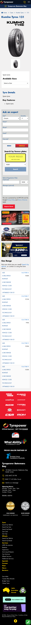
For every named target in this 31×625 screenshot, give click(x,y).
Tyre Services (6, 554)
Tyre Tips (4, 534)
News (4, 568)
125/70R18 (25, 320)
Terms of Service (22, 200)
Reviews (5, 570)
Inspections (5, 550)
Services (5, 543)
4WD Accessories (7, 545)
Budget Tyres (6, 581)
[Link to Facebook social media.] (15, 621)
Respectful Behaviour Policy (8, 616)
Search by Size (6, 527)
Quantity (23, 116)
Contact (5, 563)
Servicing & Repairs (8, 552)
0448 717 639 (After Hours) (13, 479)
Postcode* (6, 139)
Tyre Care (5, 531)
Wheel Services (6, 556)
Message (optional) (8, 185)
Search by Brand (7, 529)
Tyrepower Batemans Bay (16, 6)
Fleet (4, 566)
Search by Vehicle (7, 525)
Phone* (5, 127)
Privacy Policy (11, 200)
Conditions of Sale (22, 615)
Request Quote (8, 206)
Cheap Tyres (5, 583)
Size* (4, 116)
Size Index (5, 576)
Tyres (4, 522)
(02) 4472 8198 (11, 476)
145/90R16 (25, 273)
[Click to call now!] (24, 2)
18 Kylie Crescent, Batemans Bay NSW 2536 (16, 471)
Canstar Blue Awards (8, 579)
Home (5, 13)
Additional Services (8, 559)
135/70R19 (25, 343)
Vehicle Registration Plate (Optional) (10, 179)
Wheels (4, 536)
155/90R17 (25, 296)
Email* (5, 133)
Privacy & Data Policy (12, 615)
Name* (5, 122)
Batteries (4, 547)
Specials (5, 561)
